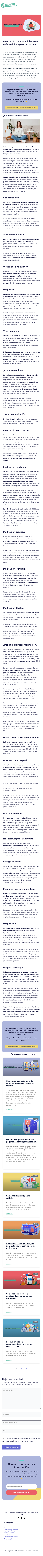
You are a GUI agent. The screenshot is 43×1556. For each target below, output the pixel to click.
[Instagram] (21, 1518)
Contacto (7, 1534)
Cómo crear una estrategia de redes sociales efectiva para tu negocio (20, 1083)
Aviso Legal (8, 1539)
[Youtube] (24, 1518)
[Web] (21, 1431)
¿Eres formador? (9, 1532)
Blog (5, 1527)
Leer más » (9, 1109)
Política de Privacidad (11, 1537)
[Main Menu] (40, 5)
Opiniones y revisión (11, 1530)
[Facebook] (18, 1518)
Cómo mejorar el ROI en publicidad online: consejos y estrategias (19, 1296)
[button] (21, 107)
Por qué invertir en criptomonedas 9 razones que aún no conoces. (19, 1344)
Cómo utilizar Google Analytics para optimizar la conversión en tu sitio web (20, 1246)
